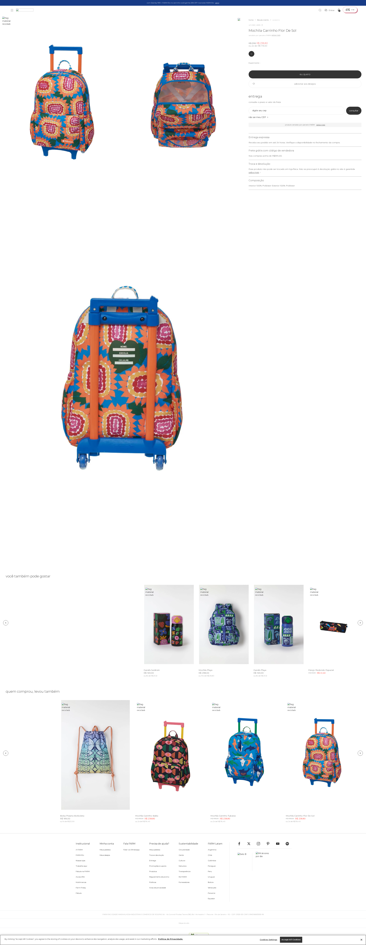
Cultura (182, 860)
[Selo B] (245, 862)
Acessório (276, 20)
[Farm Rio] (26, 10)
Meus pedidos (105, 850)
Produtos (153, 871)
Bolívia (210, 882)
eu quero (305, 74)
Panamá (211, 893)
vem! (217, 3)
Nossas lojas (80, 860)
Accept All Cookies (291, 939)
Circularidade (184, 850)
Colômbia (212, 860)
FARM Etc (80, 855)
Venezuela (212, 888)
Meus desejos (105, 855)
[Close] (361, 940)
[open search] (320, 10)
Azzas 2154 (80, 877)
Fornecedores (184, 882)
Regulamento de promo (159, 877)
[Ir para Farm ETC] (350, 10)
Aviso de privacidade (157, 888)
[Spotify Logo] (289, 843)
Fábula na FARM (83, 871)
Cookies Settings (268, 939)
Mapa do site (184, 923)
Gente (181, 855)
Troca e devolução (156, 855)
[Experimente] (239, 19)
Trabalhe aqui (81, 866)
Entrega (152, 860)
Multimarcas (81, 882)
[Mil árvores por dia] (261, 862)
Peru (210, 871)
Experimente (254, 63)
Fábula (78, 893)
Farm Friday (81, 888)
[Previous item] (5, 622)
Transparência (184, 871)
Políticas (152, 882)
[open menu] (12, 10)
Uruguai (211, 877)
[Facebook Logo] (241, 843)
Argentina (212, 850)
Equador (211, 898)
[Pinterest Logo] (269, 843)
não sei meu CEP (257, 117)
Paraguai (212, 866)
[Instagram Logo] (260, 843)
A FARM (79, 850)
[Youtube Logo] (279, 843)
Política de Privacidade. (170, 939)
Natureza (182, 866)
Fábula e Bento (263, 20)
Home (251, 20)
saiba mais (254, 172)
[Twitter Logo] (250, 843)
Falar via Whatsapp (131, 850)
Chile (210, 855)
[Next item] (360, 622)
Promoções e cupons (157, 866)
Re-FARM (183, 877)
